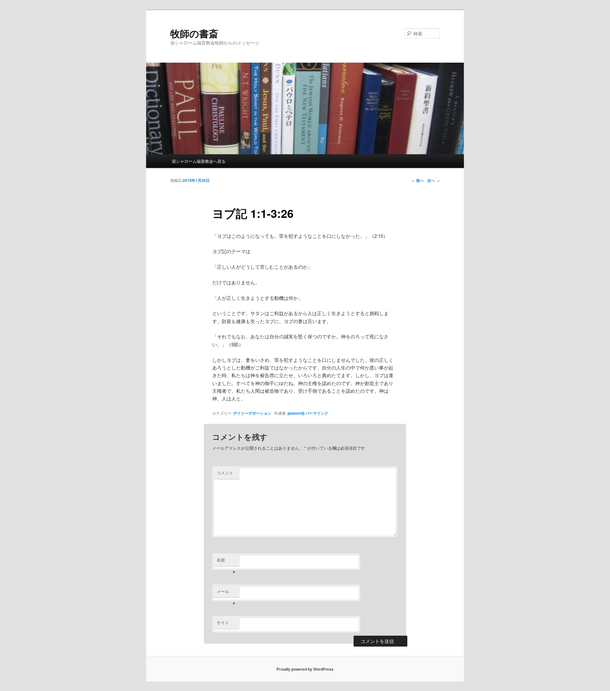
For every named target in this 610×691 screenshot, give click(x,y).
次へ (433, 180)
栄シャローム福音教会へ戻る (199, 161)
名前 (226, 561)
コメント (225, 473)
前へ (417, 180)
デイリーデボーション (252, 413)
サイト (223, 622)
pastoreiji (296, 413)
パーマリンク (316, 413)
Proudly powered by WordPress (305, 669)
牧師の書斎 (194, 33)
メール (226, 593)
